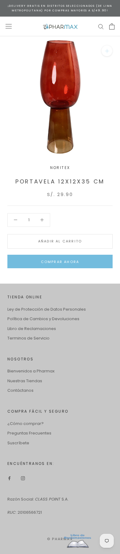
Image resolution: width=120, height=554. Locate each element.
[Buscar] (101, 26)
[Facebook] (9, 478)
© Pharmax (60, 538)
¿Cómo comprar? (25, 423)
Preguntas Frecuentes (29, 433)
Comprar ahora (60, 261)
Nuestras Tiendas (24, 381)
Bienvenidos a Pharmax (30, 371)
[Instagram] (23, 478)
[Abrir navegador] (9, 26)
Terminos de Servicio (28, 338)
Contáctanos (20, 390)
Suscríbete (18, 443)
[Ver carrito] (111, 26)
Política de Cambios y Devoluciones (43, 319)
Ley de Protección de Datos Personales (46, 309)
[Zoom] (107, 50)
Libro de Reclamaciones (31, 329)
